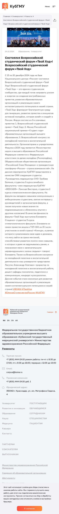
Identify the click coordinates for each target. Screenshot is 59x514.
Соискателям (10, 449)
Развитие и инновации (13, 408)
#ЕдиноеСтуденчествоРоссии (20, 292)
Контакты (7, 433)
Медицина (7, 423)
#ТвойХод (27, 289)
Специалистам (38, 418)
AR (16, 320)
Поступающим (38, 403)
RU (4, 320)
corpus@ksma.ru (14, 372)
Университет (17, 16)
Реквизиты (8, 348)
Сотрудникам (37, 413)
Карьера (6, 428)
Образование (8, 413)
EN (8, 320)
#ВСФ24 (17, 289)
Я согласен (29, 508)
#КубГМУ (40, 292)
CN (12, 320)
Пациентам (36, 423)
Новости (28, 16)
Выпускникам (10, 454)
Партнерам (8, 444)
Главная (6, 16)
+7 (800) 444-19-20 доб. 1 (18, 381)
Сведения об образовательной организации (24, 473)
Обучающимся (38, 408)
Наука (5, 418)
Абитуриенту (8, 478)
